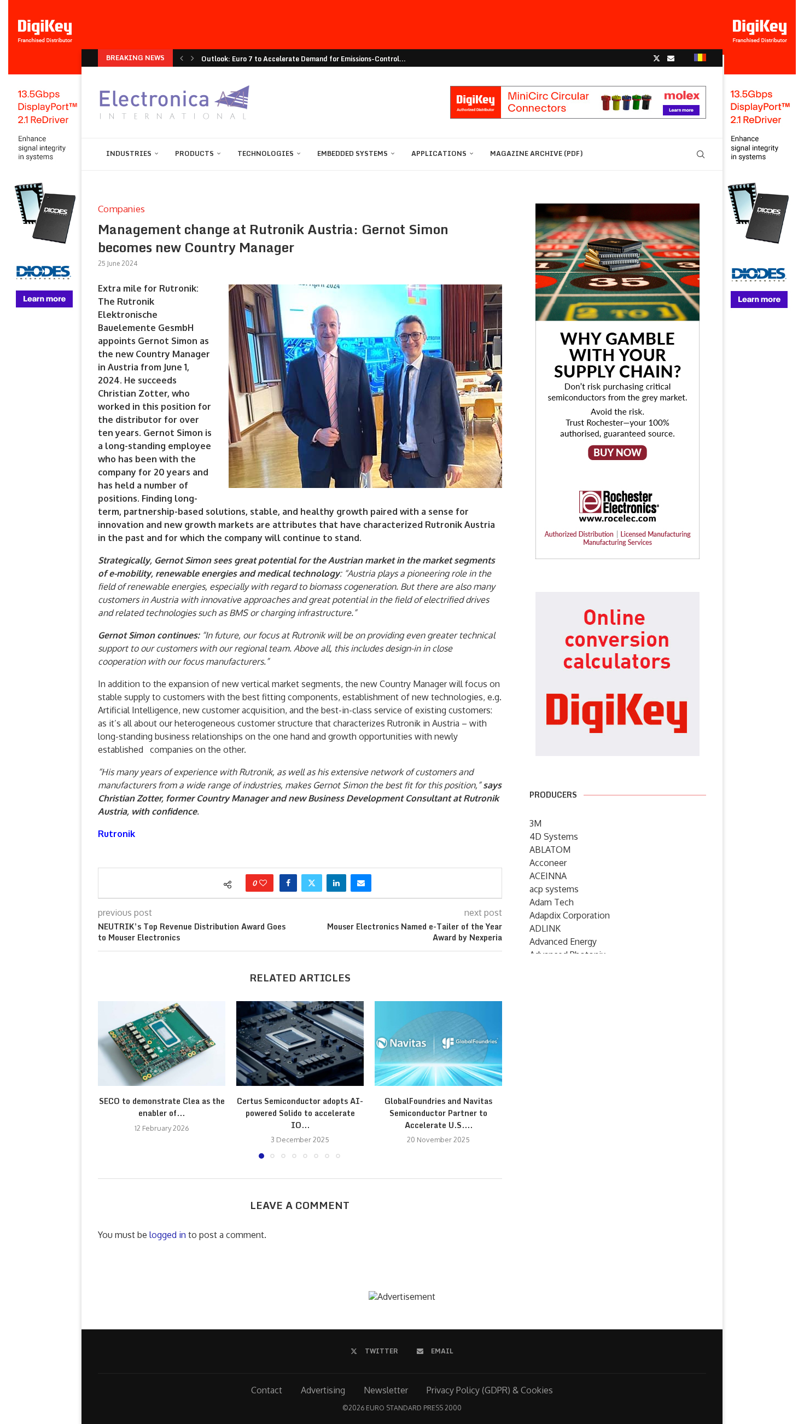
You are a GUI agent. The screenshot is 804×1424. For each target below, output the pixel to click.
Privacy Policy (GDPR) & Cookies (490, 1390)
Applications (439, 153)
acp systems (554, 889)
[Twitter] (656, 58)
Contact (266, 1390)
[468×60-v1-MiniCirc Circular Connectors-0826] (578, 91)
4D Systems (553, 836)
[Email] (670, 58)
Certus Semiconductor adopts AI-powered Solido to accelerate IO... (300, 1113)
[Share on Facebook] (288, 883)
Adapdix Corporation (569, 915)
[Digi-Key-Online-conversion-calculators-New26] (617, 599)
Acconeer (548, 862)
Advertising (323, 1390)
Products (194, 153)
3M (535, 823)
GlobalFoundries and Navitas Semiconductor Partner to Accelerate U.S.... (438, 1113)
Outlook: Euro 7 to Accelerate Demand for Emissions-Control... (303, 59)
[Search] (700, 154)
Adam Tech (551, 902)
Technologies (265, 153)
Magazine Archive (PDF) (536, 153)
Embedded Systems (352, 153)
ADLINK (545, 928)
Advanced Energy (563, 941)
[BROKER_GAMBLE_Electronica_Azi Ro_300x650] (617, 211)
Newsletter (386, 1390)
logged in (167, 1234)
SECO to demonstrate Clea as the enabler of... (162, 1107)
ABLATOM (549, 849)
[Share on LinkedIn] (336, 883)
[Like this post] (263, 883)
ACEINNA (548, 875)
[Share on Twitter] (311, 883)
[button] (181, 58)
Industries (129, 153)
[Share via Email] (361, 883)
